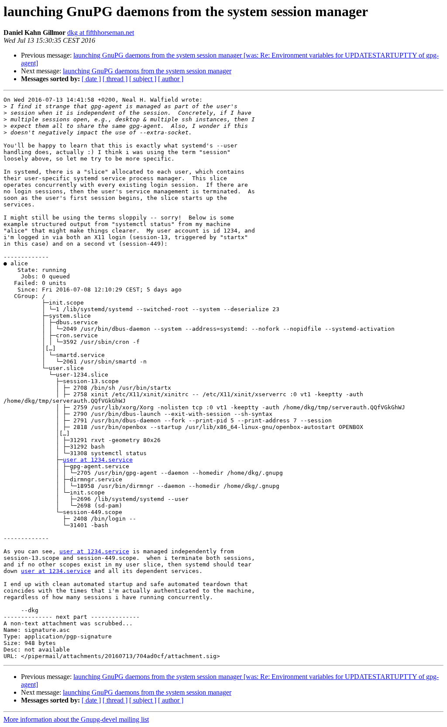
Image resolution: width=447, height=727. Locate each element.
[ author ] (170, 78)
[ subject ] (142, 78)
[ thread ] (115, 78)
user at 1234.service (98, 459)
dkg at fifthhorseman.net (100, 32)
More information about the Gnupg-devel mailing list (76, 719)
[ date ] (91, 78)
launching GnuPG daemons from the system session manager (147, 71)
